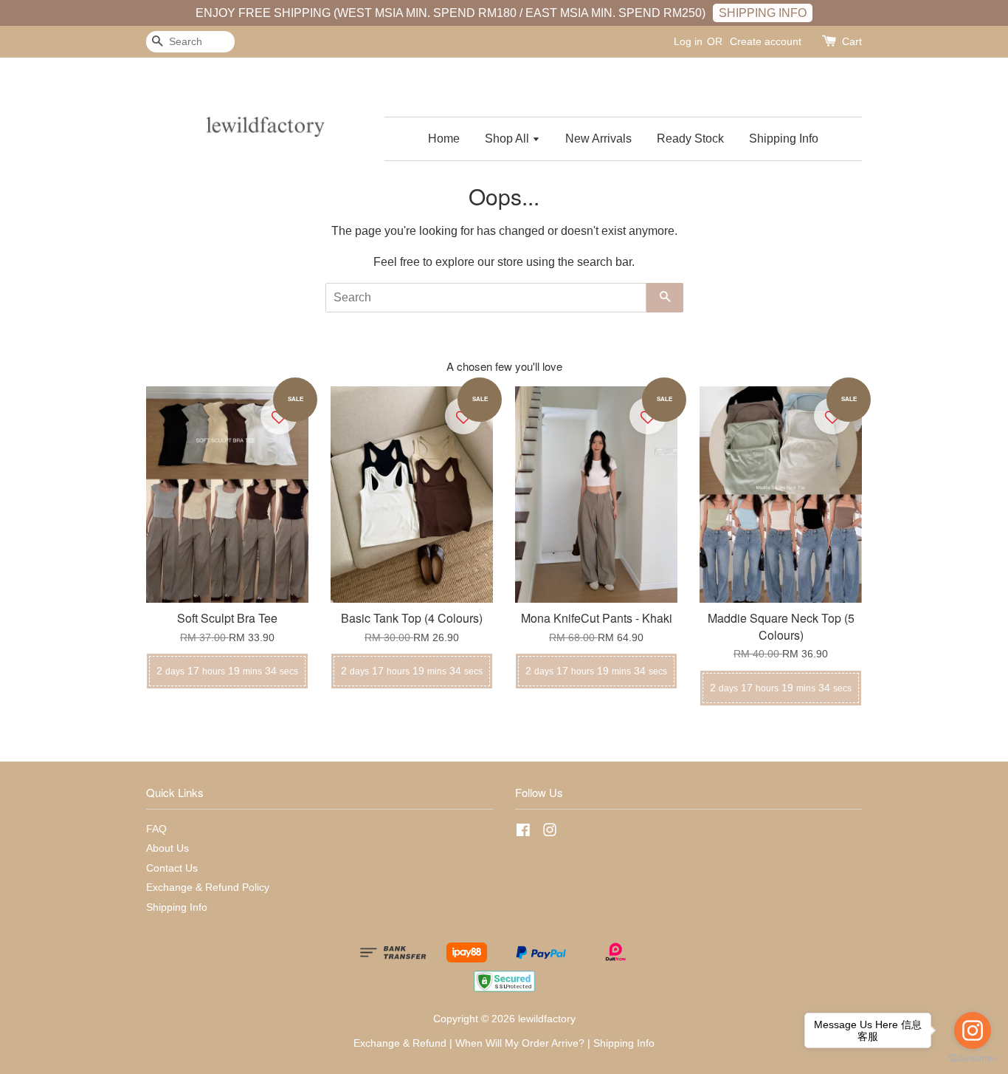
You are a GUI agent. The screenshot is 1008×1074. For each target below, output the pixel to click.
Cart (852, 41)
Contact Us (172, 868)
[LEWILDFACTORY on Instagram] (550, 832)
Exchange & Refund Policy (207, 887)
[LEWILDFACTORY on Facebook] (523, 832)
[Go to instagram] (972, 1030)
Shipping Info (783, 138)
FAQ (156, 829)
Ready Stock (690, 138)
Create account (765, 41)
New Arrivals (598, 138)
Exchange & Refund (399, 1043)
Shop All (508, 138)
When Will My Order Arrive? (519, 1043)
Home (444, 138)
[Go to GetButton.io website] (972, 1059)
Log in (688, 41)
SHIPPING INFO (763, 13)
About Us (167, 848)
